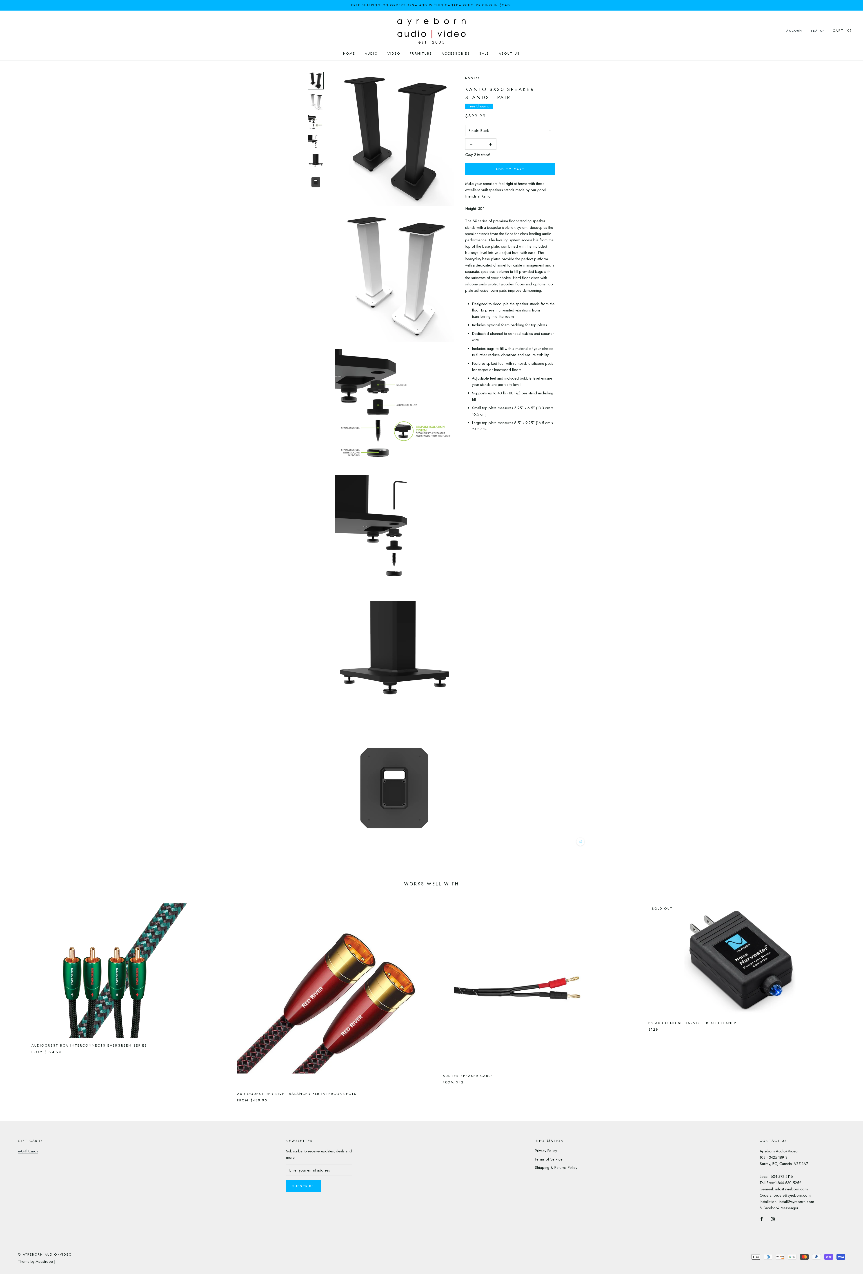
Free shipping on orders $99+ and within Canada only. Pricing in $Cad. (431, 5)
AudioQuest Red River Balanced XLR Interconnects (297, 1093)
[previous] (14, 998)
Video (393, 53)
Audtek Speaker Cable (468, 1075)
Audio (371, 53)
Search (818, 31)
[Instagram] (773, 1219)
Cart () (842, 30)
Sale (484, 53)
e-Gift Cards (28, 1151)
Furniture (421, 53)
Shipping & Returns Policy (556, 1167)
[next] (849, 998)
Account (795, 31)
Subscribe (303, 1186)
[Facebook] (761, 1219)
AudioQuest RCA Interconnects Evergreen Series (89, 1045)
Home (349, 53)
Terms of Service (549, 1159)
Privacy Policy (546, 1150)
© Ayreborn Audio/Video (45, 1254)
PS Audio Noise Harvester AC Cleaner (692, 1023)
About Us (509, 53)
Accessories (456, 53)
